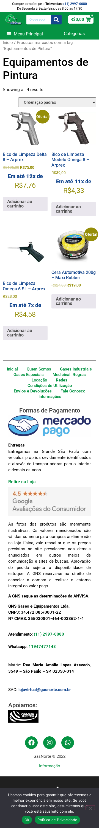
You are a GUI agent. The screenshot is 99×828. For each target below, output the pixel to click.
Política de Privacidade (57, 820)
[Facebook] (31, 742)
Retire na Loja (22, 481)
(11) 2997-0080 (75, 4)
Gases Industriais (76, 369)
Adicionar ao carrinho (19, 204)
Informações (49, 396)
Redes (61, 380)
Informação (49, 766)
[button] (25, 33)
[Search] (56, 19)
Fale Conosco (73, 391)
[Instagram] (49, 742)
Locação (39, 380)
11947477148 (42, 646)
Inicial (12, 369)
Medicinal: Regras (69, 374)
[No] (90, 807)
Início (8, 42)
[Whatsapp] (67, 742)
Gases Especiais (28, 374)
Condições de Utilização (50, 385)
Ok (26, 820)
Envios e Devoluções (33, 391)
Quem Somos (39, 369)
